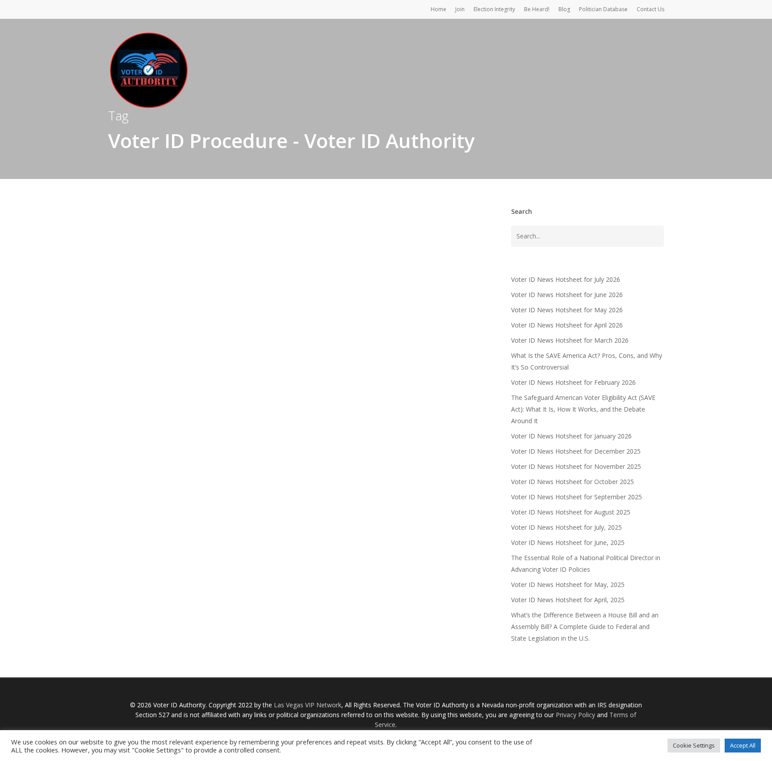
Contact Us (650, 9)
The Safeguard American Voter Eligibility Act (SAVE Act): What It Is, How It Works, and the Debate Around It (583, 409)
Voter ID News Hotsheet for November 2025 (576, 466)
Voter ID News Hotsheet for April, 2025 (568, 599)
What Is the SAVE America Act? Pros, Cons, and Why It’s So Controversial (586, 361)
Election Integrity (494, 9)
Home (438, 9)
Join (460, 9)
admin (169, 479)
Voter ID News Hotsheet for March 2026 (570, 340)
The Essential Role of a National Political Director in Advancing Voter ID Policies (585, 563)
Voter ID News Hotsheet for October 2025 (572, 481)
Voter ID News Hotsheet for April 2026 (567, 325)
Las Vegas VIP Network (307, 705)
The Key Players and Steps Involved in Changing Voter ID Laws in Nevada (306, 457)
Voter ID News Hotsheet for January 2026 (571, 436)
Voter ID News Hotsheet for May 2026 (567, 310)
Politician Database (603, 9)
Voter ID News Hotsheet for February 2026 (573, 382)
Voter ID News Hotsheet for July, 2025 (566, 527)
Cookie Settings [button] (694, 745)
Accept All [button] (742, 745)
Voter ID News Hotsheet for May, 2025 (568, 584)
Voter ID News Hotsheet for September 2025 (576, 497)
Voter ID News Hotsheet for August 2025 (570, 512)
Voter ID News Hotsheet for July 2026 (565, 279)
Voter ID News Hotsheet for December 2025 (576, 451)
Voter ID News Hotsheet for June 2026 (567, 294)
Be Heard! (537, 9)
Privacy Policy (575, 714)
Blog (564, 9)
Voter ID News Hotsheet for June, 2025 (568, 542)
